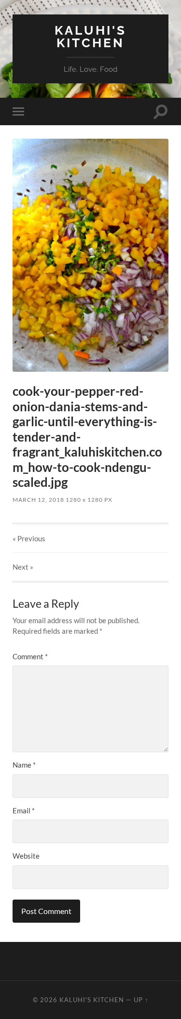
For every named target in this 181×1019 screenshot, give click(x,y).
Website (26, 855)
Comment (30, 656)
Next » (23, 566)
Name (24, 764)
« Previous (29, 538)
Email (24, 810)
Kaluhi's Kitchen (90, 36)
